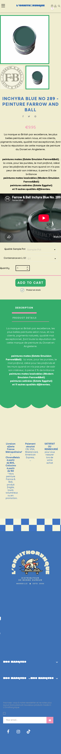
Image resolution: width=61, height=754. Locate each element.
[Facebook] (8, 731)
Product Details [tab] (25, 318)
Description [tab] (24, 308)
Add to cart (30, 282)
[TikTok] (28, 731)
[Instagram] (18, 731)
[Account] (55, 6)
